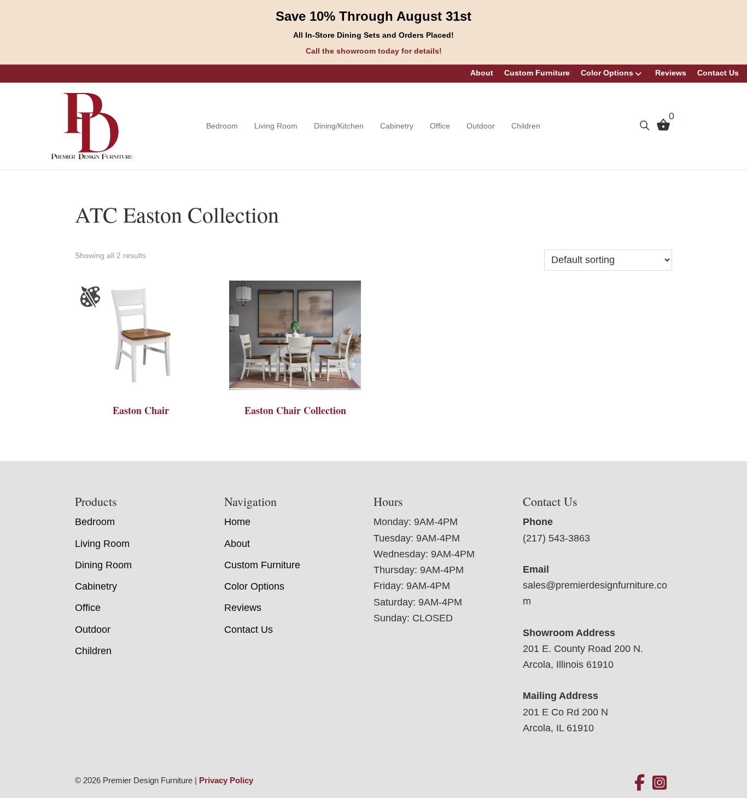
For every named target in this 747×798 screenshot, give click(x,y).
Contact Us (718, 72)
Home (237, 521)
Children (525, 125)
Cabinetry (396, 125)
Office (440, 125)
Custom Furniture (537, 72)
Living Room (275, 125)
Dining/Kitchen (339, 125)
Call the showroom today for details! (374, 50)
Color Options (607, 72)
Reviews (670, 72)
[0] (661, 127)
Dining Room (103, 565)
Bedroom (222, 125)
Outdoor (480, 125)
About (481, 72)
